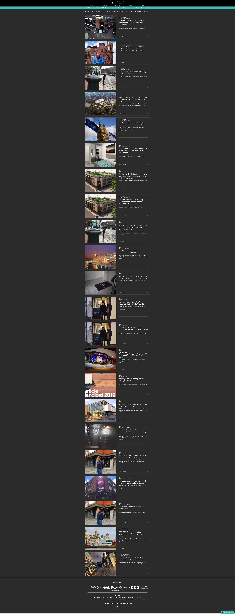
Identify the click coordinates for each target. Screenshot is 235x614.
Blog (93, 11)
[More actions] (147, 17)
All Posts (87, 11)
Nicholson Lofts (100, 11)
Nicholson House (110, 11)
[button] (117, 5)
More (145, 11)
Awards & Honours (122, 11)
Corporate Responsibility (135, 11)
